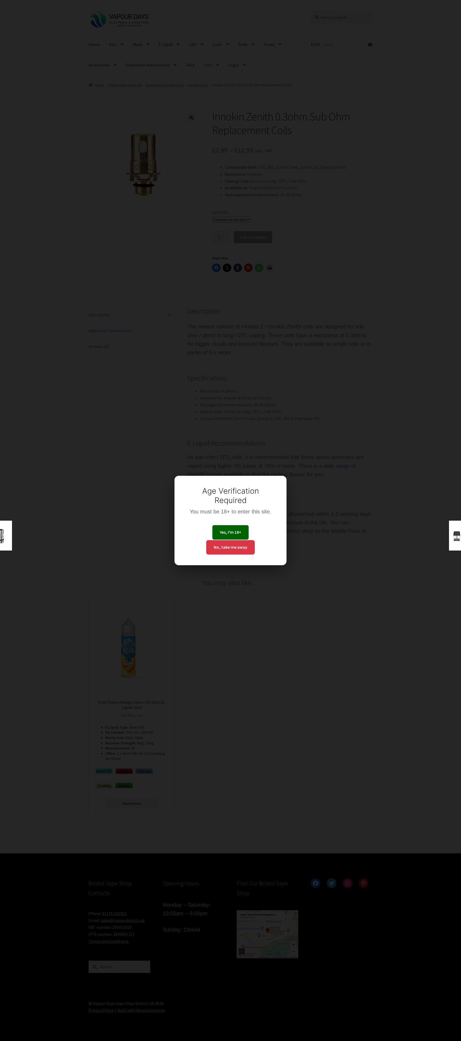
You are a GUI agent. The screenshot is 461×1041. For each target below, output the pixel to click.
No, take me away (230, 547)
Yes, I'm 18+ (230, 532)
